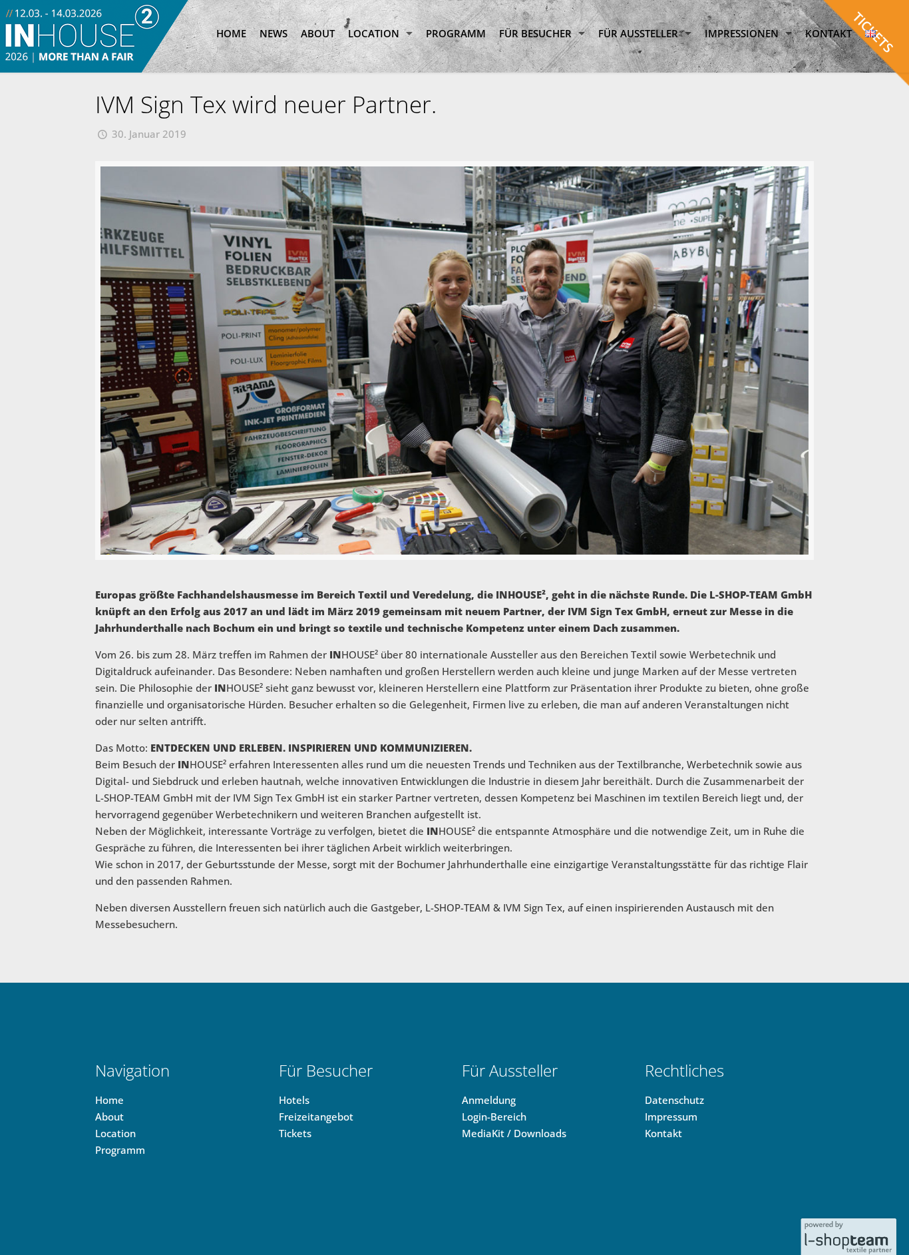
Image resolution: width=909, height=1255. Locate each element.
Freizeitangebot (316, 1116)
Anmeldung (489, 1100)
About (109, 1116)
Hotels (294, 1100)
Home (109, 1100)
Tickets (295, 1133)
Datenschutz (674, 1100)
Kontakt (663, 1133)
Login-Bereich (494, 1116)
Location (115, 1133)
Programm (120, 1149)
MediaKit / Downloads (514, 1133)
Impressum (671, 1116)
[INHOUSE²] (95, 36)
